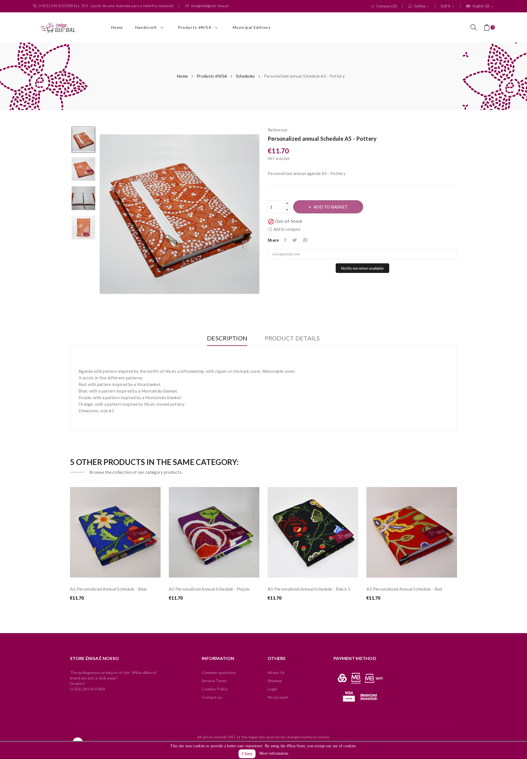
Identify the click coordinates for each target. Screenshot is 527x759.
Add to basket (330, 206)
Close (247, 753)
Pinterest (305, 240)
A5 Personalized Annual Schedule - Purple (209, 588)
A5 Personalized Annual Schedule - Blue (108, 588)
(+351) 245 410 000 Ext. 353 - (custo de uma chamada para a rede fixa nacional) (105, 6)
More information (273, 753)
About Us (276, 672)
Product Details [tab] (292, 338)
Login (272, 689)
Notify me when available (362, 268)
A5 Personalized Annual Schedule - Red (404, 588)
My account (278, 697)
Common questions (219, 672)
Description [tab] (227, 338)
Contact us (212, 697)
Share (286, 240)
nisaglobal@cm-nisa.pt (210, 6)
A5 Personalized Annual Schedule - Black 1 (309, 588)
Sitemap (275, 680)
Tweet (295, 240)
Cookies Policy (215, 689)
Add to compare (287, 229)
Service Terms (214, 680)
